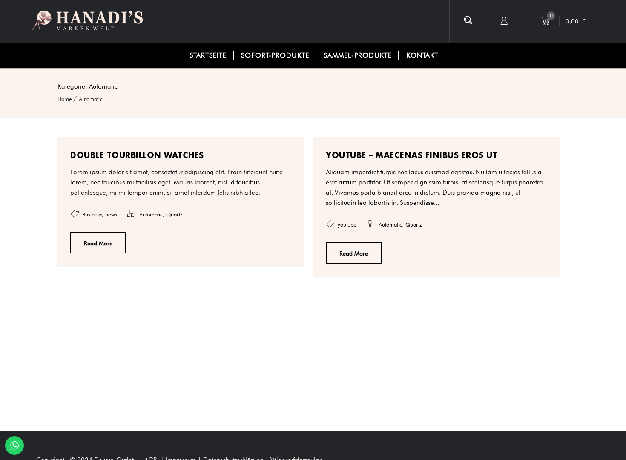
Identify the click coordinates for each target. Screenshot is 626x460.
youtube (347, 224)
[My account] (504, 21)
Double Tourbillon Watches (137, 155)
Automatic (90, 98)
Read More (98, 243)
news (111, 214)
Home (64, 98)
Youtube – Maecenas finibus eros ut (411, 155)
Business (92, 214)
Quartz (174, 214)
